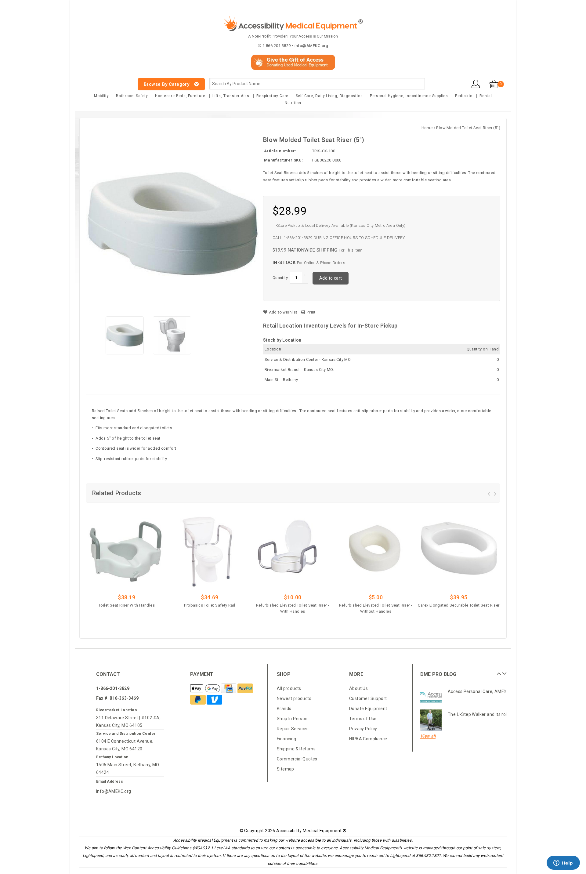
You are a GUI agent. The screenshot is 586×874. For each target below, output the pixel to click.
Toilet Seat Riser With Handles (127, 605)
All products (289, 688)
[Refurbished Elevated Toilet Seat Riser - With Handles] (293, 549)
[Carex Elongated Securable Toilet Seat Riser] (459, 549)
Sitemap (285, 769)
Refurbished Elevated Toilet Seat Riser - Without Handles (376, 608)
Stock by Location (282, 340)
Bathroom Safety (132, 96)
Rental (485, 96)
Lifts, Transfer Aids (230, 96)
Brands (284, 708)
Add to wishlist (283, 312)
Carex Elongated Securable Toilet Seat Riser (458, 605)
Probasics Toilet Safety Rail (209, 605)
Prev (498, 671)
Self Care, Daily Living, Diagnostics (329, 96)
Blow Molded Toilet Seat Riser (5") (468, 127)
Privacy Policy (363, 728)
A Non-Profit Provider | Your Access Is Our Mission (293, 36)
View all (428, 736)
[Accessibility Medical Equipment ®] (102, 80)
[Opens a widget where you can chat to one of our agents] (563, 863)
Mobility (101, 96)
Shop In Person (292, 718)
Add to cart (330, 278)
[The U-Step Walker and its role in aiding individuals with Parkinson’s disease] (431, 720)
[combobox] (317, 83)
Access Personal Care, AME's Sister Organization (498, 691)
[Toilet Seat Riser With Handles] (127, 549)
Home (427, 127)
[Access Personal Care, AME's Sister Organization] (431, 697)
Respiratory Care (272, 96)
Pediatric (463, 96)
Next (504, 671)
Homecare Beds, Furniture (180, 96)
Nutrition (293, 103)
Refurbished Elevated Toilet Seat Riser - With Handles (293, 608)
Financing (286, 738)
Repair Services (293, 728)
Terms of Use (363, 718)
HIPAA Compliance (368, 738)
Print (310, 312)
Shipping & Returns (296, 748)
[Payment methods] (205, 688)
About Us (358, 688)
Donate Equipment (368, 708)
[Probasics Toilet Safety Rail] (210, 549)
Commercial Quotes (297, 758)
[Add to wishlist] (143, 614)
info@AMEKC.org (113, 791)
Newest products (294, 698)
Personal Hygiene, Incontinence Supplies (409, 96)
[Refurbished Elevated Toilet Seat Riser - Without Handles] (376, 549)
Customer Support (368, 698)
